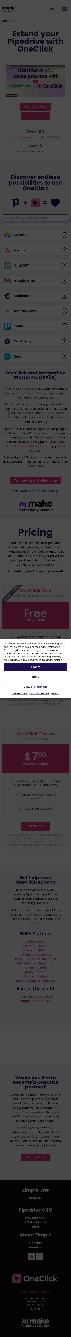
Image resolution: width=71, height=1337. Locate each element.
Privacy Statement (39, 693)
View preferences (36, 687)
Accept (35, 667)
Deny (35, 677)
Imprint (55, 693)
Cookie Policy (19, 693)
